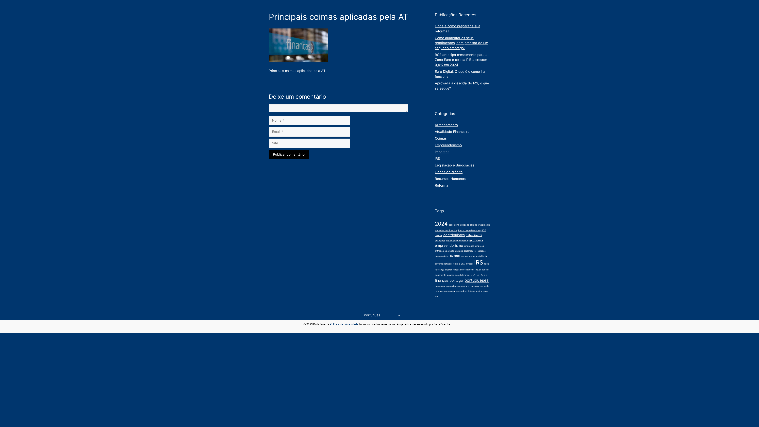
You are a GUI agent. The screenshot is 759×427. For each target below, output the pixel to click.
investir (469, 264)
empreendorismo (449, 245)
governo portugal (443, 264)
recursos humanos (470, 286)
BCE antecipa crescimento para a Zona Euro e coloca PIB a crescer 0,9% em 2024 (461, 60)
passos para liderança (458, 275)
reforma (439, 291)
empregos (469, 246)
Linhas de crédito (449, 172)
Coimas (441, 138)
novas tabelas (483, 269)
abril (451, 225)
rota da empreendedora (455, 291)
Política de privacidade (344, 324)
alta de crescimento (480, 225)
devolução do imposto (457, 240)
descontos (440, 240)
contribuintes (454, 235)
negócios (470, 269)
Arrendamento (446, 125)
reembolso (485, 286)
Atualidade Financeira (452, 132)
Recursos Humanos (450, 179)
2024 (441, 224)
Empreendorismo (448, 145)
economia (476, 240)
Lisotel (448, 269)
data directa (474, 235)
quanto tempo (453, 286)
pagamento (440, 275)
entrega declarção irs (466, 251)
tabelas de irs (475, 291)
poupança (440, 286)
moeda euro (458, 269)
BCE (483, 230)
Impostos (442, 152)
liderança (439, 269)
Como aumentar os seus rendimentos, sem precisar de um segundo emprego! (461, 43)
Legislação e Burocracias (454, 165)
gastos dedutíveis (478, 256)
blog (453, 324)
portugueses (476, 280)
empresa (479, 246)
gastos (464, 256)
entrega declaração (444, 251)
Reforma (441, 185)
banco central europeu (469, 230)
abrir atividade (461, 225)
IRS (437, 159)
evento (455, 256)
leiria (486, 264)
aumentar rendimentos (446, 230)
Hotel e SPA (459, 264)
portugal (456, 280)
